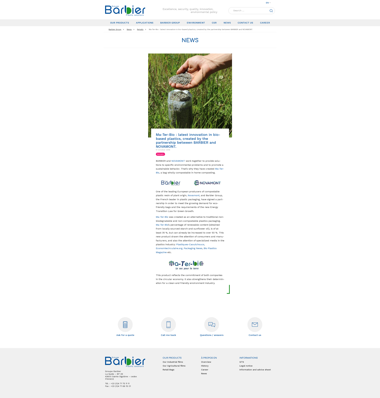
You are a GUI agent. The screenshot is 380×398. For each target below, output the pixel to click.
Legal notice (245, 366)
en (267, 2)
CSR (214, 22)
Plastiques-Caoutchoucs (190, 244)
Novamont (194, 195)
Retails (160, 154)
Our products (119, 22)
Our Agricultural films (174, 366)
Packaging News (193, 248)
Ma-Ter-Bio (162, 216)
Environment (196, 22)
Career (265, 22)
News (227, 22)
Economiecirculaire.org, (169, 248)
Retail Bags (168, 369)
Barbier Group (170, 22)
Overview (206, 362)
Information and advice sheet (255, 369)
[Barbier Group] (125, 10)
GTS (241, 362)
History (205, 366)
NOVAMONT (178, 160)
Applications (144, 22)
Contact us (245, 22)
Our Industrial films (173, 362)
